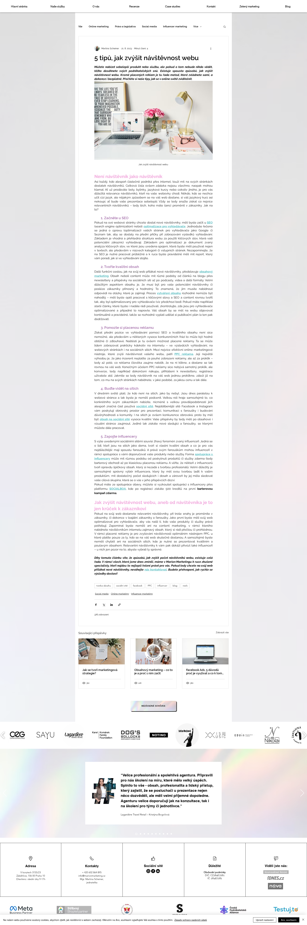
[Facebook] (153, 871)
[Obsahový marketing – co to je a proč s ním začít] (153, 651)
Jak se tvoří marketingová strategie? (99, 671)
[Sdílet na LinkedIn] (111, 604)
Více (195, 26)
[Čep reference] (171, 834)
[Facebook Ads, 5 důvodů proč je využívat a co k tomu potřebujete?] (205, 651)
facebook (137, 585)
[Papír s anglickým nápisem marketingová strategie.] (102, 651)
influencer (162, 585)
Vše (80, 26)
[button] (224, 26)
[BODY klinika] (144, 834)
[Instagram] (148, 871)
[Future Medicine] (167, 834)
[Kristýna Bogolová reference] (136, 834)
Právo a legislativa (125, 26)
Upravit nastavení (265, 919)
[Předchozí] (5, 793)
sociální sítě (122, 585)
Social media (149, 26)
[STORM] (148, 834)
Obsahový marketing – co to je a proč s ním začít (153, 671)
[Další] (302, 793)
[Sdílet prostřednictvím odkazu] (119, 604)
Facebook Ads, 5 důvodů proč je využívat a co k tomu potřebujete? (205, 671)
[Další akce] (211, 48)
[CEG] (163, 834)
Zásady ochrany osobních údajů (190, 919)
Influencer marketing (175, 26)
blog (175, 585)
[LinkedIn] (158, 871)
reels (185, 585)
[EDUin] (159, 834)
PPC (150, 585)
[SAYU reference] (156, 834)
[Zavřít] (303, 919)
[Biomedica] (140, 834)
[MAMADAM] (152, 834)
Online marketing (99, 26)
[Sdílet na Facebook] (95, 604)
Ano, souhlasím (289, 919)
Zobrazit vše (222, 632)
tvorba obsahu (103, 585)
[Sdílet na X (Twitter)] (103, 604)
